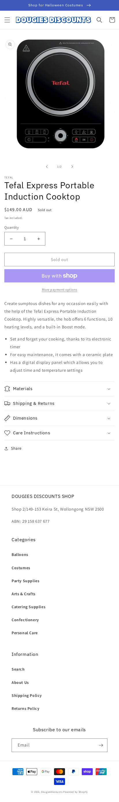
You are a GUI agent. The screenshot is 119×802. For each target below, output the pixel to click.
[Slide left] (46, 166)
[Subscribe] (100, 745)
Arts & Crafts (24, 593)
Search (18, 669)
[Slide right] (72, 166)
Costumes (21, 567)
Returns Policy (25, 708)
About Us (20, 682)
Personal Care (25, 632)
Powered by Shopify (75, 791)
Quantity (11, 227)
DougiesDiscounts (51, 791)
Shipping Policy (27, 695)
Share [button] (16, 448)
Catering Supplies (28, 606)
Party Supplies (25, 580)
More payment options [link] (59, 289)
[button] (7, 20)
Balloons (20, 554)
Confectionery (25, 619)
